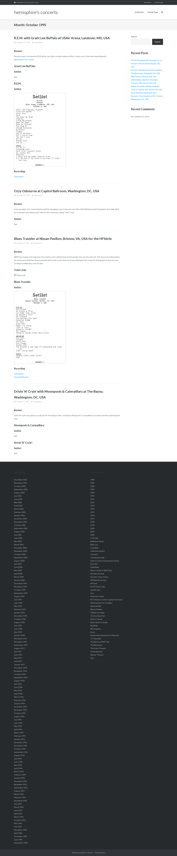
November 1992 (20, 801)
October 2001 (20, 525)
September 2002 (21, 489)
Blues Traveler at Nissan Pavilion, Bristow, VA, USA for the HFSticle (63, 239)
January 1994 (19, 778)
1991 (92, 499)
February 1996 (20, 700)
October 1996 (20, 674)
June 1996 (18, 687)
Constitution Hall (97, 557)
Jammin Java (95, 590)
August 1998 (19, 622)
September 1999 (21, 593)
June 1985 (18, 839)
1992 (92, 502)
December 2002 (20, 480)
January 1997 (19, 664)
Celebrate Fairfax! (97, 551)
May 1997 (18, 658)
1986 (92, 486)
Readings (94, 625)
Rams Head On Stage (99, 622)
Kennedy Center (97, 596)
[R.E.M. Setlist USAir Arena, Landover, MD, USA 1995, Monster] (40, 166)
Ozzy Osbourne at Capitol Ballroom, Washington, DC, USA (56, 191)
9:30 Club (94, 538)
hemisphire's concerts (85, 853)
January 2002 (19, 515)
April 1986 (18, 833)
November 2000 (20, 551)
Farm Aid (93, 564)
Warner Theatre (96, 655)
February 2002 (20, 512)
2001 (92, 531)
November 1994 (20, 746)
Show (92, 632)
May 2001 (18, 541)
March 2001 (19, 544)
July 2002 (18, 496)
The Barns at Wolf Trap (99, 642)
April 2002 (18, 506)
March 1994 (19, 771)
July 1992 (18, 804)
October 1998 (20, 619)
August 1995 (19, 716)
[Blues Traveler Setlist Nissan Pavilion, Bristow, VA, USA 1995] (40, 363)
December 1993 (20, 781)
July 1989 (18, 826)
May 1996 (18, 690)
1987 (92, 489)
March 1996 (19, 697)
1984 (92, 480)
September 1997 (21, 645)
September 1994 (21, 752)
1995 (92, 512)
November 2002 (20, 483)
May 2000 (18, 570)
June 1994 (18, 762)
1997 (92, 518)
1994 (92, 509)
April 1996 (18, 694)
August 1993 (19, 791)
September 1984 (21, 843)
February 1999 (20, 609)
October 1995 (20, 713)
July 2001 (18, 535)
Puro (103, 853)
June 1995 (18, 723)
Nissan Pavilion (96, 609)
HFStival (93, 583)
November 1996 (20, 671)
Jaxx (92, 593)
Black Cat (94, 544)
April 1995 (18, 729)
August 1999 (19, 596)
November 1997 (20, 642)
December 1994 (20, 742)
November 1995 (20, 710)
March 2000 (19, 577)
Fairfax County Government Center (104, 561)
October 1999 (20, 590)
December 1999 (20, 583)
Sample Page (158, 2)
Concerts (94, 554)
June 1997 (18, 655)
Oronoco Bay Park (97, 616)
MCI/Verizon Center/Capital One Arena (106, 599)
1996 (92, 515)
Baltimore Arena (96, 541)
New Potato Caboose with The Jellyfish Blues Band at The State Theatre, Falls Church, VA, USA (144, 79)
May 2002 (18, 502)
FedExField (94, 567)
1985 (92, 483)
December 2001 (20, 518)
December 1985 (20, 836)
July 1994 (18, 758)
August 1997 (19, 648)
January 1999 (19, 612)
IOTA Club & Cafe (97, 587)
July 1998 (18, 625)
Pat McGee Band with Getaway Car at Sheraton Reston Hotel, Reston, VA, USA (146, 63)
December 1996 (20, 668)
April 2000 (18, 574)
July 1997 (18, 651)
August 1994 (19, 755)
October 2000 (20, 554)
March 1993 (19, 794)
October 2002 (20, 486)
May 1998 (18, 632)
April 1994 (18, 768)
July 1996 (18, 684)
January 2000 (19, 580)
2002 (92, 535)
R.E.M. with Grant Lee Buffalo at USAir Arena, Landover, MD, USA (62, 38)
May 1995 (18, 726)
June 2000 (18, 567)
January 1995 (19, 739)
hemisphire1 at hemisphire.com (27, 2)
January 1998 (19, 635)
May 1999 (18, 606)
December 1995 (20, 707)
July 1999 (18, 599)
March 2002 (19, 509)
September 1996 (21, 677)
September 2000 (21, 557)
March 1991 (19, 817)
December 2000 (20, 548)
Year (92, 658)
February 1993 (20, 797)
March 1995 (19, 733)
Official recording (97, 612)
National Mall (95, 606)
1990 (92, 496)
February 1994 (20, 775)
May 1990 (18, 823)
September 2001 (21, 528)
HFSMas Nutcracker (98, 580)
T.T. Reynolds (95, 638)
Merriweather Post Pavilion (101, 603)
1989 (92, 493)
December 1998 (20, 616)
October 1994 (20, 749)
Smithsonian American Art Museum (104, 635)
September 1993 (21, 788)
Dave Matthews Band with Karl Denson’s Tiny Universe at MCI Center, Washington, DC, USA (147, 96)
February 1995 (20, 736)
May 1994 (18, 765)
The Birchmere (96, 645)
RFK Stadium (95, 629)
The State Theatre (98, 648)
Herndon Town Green (99, 577)
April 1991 (18, 814)
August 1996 (19, 681)
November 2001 (20, 522)
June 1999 (18, 603)
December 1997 (20, 638)
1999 (92, 525)
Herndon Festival (97, 574)
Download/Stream (21, 377)
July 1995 (18, 720)
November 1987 (20, 830)
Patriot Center (96, 619)
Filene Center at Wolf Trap (101, 570)
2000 (92, 528)
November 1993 (20, 784)
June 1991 (18, 810)
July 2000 (18, 564)
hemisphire (38, 42)
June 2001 (18, 538)
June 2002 (18, 499)
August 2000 (19, 561)
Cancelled (94, 548)
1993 (92, 506)
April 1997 (18, 661)
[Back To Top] (170, 850)
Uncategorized (96, 651)
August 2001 (19, 531)
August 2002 (19, 493)
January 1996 (19, 703)
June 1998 (18, 629)
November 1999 (20, 587)
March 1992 (19, 807)
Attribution (147, 2)
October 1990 (20, 820)
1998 (92, 522)
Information (19, 176)
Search (134, 36)
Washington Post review (24, 59)
